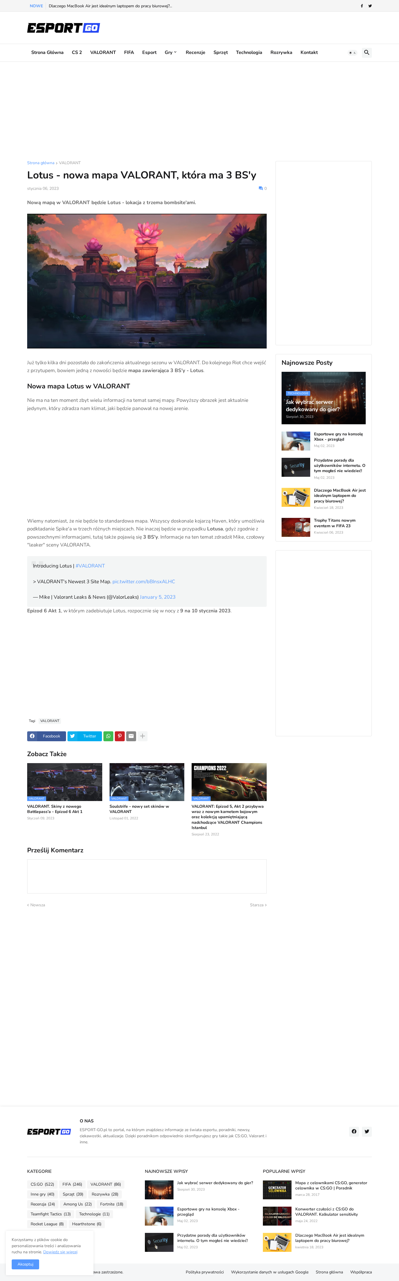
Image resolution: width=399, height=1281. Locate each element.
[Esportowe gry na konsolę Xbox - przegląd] (296, 441)
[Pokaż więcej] (143, 736)
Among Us (77, 1204)
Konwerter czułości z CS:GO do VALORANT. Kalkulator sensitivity (326, 1212)
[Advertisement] (199, 111)
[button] (353, 53)
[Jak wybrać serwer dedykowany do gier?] (159, 1189)
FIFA (129, 52)
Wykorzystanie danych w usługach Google (269, 1272)
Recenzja (43, 1204)
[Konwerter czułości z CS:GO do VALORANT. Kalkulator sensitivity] (277, 1216)
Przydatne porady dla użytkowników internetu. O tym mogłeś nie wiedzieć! (339, 466)
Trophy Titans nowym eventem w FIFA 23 (334, 523)
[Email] (131, 736)
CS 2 (77, 52)
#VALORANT (90, 565)
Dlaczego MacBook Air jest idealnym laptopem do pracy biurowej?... (110, 6)
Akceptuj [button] (25, 1264)
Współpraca (361, 1272)
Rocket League (47, 1224)
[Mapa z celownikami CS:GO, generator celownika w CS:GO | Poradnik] (277, 1189)
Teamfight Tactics (51, 1214)
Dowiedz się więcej (60, 1252)
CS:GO (42, 1184)
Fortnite (111, 1204)
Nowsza (37, 905)
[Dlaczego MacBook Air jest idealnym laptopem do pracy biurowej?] (296, 497)
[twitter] (370, 6)
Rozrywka (281, 52)
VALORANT (103, 52)
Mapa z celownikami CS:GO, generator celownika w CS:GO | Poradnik (331, 1185)
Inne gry (42, 1194)
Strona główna (47, 52)
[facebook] (354, 1132)
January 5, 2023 (158, 597)
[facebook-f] (362, 6)
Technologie (94, 1214)
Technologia (249, 52)
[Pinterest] (120, 736)
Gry (168, 52)
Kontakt (309, 52)
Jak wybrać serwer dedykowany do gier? (215, 1183)
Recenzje (195, 52)
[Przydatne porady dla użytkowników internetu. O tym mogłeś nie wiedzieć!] (296, 467)
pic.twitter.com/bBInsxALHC (143, 581)
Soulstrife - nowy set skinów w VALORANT (139, 809)
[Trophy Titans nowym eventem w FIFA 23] (296, 527)
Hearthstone (86, 1224)
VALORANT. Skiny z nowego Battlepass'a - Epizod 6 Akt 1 (54, 809)
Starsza (256, 905)
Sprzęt (221, 52)
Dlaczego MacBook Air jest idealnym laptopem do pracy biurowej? (340, 496)
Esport (149, 52)
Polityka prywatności (205, 1272)
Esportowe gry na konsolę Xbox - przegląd (338, 437)
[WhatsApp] (108, 736)
